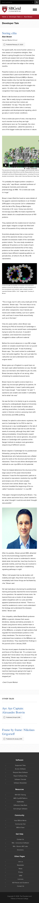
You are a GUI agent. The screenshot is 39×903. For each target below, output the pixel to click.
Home (4, 17)
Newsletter (20, 861)
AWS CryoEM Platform (20, 794)
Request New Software (20, 768)
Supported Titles (20, 761)
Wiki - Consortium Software (20, 839)
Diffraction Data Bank (20, 801)
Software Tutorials (20, 775)
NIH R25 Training (20, 791)
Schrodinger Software (20, 805)
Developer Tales (15, 17)
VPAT (20, 872)
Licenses (20, 875)
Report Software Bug (20, 772)
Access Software (20, 765)
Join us (20, 857)
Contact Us (20, 835)
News (20, 864)
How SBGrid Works (20, 816)
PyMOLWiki (20, 798)
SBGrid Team (20, 823)
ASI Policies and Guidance (20, 879)
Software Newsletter (20, 779)
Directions (20, 846)
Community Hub (20, 820)
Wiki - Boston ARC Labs (20, 842)
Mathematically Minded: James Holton (17, 728)
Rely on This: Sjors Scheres (19, 708)
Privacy (20, 868)
